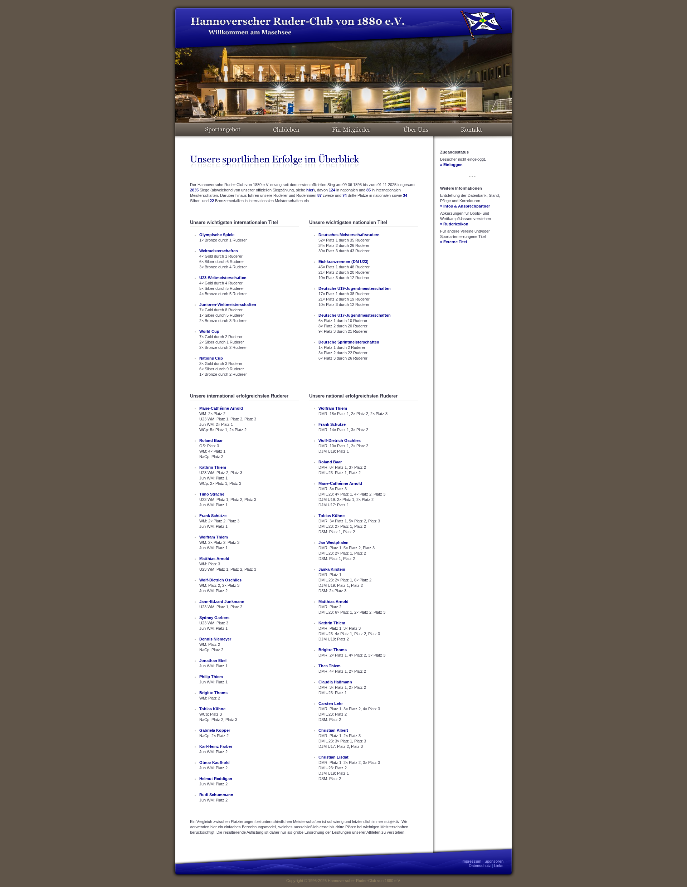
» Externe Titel (453, 242)
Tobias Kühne (212, 709)
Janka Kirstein (331, 569)
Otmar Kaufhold (214, 762)
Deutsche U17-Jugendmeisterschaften (354, 315)
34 (405, 195)
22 (212, 201)
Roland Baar (211, 440)
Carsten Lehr (330, 703)
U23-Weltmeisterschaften (223, 278)
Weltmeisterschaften (218, 251)
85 (368, 190)
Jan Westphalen (333, 542)
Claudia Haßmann (335, 682)
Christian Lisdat (333, 757)
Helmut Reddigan (215, 778)
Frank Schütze (212, 515)
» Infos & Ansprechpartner (465, 206)
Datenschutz (480, 865)
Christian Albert (333, 730)
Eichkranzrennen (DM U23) (343, 261)
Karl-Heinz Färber (215, 746)
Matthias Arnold (214, 558)
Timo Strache (211, 494)
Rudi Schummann (216, 795)
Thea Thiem (329, 666)
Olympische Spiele (216, 235)
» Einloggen (451, 164)
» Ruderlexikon (454, 224)
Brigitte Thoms (213, 693)
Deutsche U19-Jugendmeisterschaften (354, 288)
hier (309, 190)
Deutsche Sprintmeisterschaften (348, 342)
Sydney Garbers (214, 617)
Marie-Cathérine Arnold (221, 408)
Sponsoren (493, 861)
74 (344, 195)
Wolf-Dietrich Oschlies (220, 580)
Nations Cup (211, 358)
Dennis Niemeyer (215, 639)
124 (332, 190)
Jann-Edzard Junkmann (221, 601)
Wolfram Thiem (213, 537)
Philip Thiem (211, 676)
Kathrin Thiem (212, 467)
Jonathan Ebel (212, 660)
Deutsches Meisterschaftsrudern (349, 235)
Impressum (471, 861)
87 (319, 195)
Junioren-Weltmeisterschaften (227, 304)
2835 (194, 190)
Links (498, 865)
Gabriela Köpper (214, 730)
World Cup (209, 331)
